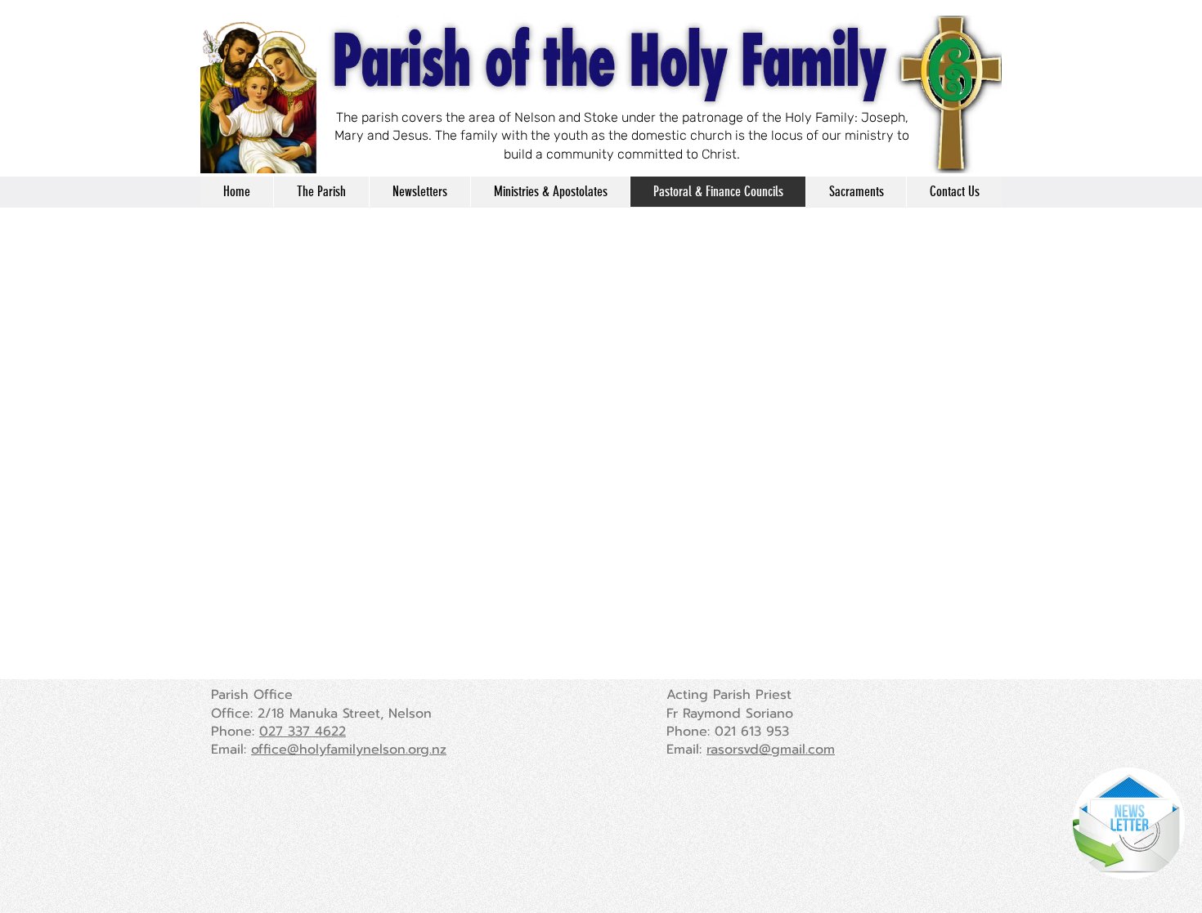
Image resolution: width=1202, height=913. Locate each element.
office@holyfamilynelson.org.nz (348, 749)
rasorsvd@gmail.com (770, 749)
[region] (1124, 824)
